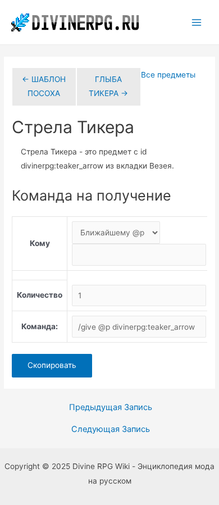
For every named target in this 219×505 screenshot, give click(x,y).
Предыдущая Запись (110, 407)
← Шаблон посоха (44, 86)
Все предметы (168, 74)
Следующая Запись (110, 429)
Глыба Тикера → (108, 86)
